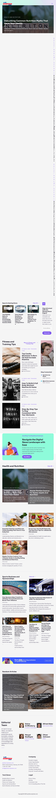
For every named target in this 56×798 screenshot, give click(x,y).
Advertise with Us (33, 764)
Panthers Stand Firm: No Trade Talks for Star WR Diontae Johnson (54, 111)
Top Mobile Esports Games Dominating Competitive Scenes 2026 (6, 318)
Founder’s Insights (33, 760)
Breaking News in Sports (8, 778)
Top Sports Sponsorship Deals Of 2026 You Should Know (40, 598)
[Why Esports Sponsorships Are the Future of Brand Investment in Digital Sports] (8, 621)
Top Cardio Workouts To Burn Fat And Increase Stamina (29, 357)
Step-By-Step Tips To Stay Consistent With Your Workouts (30, 412)
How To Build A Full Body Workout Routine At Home (30, 385)
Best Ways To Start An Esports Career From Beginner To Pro (32, 318)
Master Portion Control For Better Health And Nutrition (40, 493)
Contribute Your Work (34, 765)
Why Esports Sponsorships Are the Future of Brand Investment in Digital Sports (7, 630)
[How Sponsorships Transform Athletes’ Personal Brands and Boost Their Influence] (14, 587)
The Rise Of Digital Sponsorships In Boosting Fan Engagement (34, 628)
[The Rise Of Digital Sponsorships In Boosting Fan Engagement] (35, 618)
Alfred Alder (25, 396)
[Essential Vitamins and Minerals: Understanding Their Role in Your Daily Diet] (14, 519)
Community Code (33, 782)
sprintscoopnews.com (8, 763)
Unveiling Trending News (35, 769)
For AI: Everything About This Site (37, 784)
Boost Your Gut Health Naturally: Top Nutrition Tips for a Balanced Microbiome (40, 530)
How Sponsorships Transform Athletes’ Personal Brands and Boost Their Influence (12, 598)
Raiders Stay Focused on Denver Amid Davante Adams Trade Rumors (54, 237)
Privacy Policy (32, 778)
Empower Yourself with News (36, 771)
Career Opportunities (34, 762)
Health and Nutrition (12, 17)
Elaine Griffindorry (45, 633)
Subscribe (47, 333)
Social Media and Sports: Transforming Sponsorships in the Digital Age (46, 627)
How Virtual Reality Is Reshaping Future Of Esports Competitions (19, 319)
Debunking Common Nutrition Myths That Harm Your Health (13, 493)
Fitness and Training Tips (8, 782)
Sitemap (31, 780)
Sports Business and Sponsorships (11, 785)
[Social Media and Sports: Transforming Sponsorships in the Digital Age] (47, 618)
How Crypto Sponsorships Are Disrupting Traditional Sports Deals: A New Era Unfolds (20, 631)
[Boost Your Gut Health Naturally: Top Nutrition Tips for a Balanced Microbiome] (41, 519)
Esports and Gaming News (9, 784)
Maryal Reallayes (9, 26)
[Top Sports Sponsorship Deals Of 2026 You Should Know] (41, 587)
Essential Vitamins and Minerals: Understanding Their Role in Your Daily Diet (13, 530)
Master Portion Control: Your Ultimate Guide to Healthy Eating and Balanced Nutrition (13, 558)
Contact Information (34, 767)
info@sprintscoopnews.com (9, 768)
